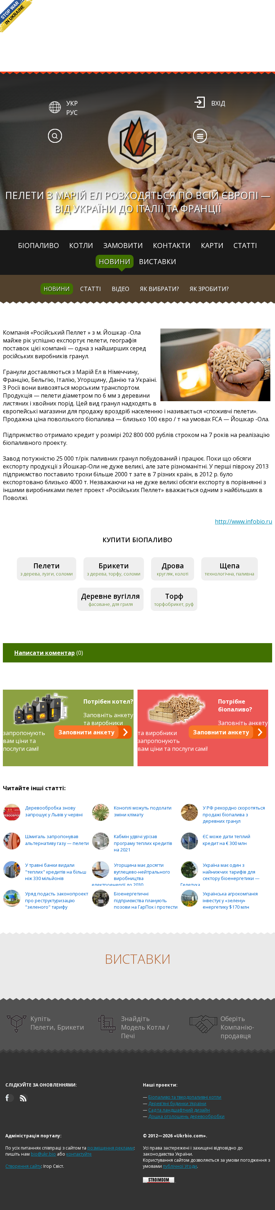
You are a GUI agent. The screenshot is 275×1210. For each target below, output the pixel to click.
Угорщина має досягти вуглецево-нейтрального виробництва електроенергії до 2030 (131, 875)
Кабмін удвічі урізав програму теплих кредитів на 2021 (143, 843)
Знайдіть (145, 1027)
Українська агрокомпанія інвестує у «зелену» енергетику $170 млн (230, 900)
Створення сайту (23, 1166)
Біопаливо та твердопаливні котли (184, 1097)
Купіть (57, 1022)
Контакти (171, 245)
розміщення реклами (110, 1148)
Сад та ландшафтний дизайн (179, 1110)
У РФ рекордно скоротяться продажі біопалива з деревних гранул (234, 814)
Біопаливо (38, 245)
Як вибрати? (159, 289)
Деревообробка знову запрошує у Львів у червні (54, 811)
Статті (245, 245)
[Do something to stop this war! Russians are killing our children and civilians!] (16, 16)
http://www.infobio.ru (243, 521)
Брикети (113, 565)
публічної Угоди (180, 1166)
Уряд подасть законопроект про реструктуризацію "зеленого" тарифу (56, 900)
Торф (174, 596)
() (48, 653)
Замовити (123, 245)
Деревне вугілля (110, 596)
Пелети (46, 565)
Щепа (229, 565)
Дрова (172, 565)
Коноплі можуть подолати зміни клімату (143, 811)
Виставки (157, 261)
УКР (72, 103)
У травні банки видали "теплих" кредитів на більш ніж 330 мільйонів (55, 871)
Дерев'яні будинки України (177, 1103)
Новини (114, 261)
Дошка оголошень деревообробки (186, 1116)
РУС (72, 112)
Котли (81, 245)
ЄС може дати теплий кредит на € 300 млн (226, 839)
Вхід (218, 103)
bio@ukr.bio (43, 1154)
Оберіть (237, 1027)
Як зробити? (209, 289)
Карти (212, 245)
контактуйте (79, 1154)
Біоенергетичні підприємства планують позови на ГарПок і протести (146, 900)
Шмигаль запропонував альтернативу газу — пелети (57, 839)
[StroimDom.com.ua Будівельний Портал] (158, 1181)
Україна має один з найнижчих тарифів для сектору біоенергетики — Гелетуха (220, 875)
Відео (120, 289)
